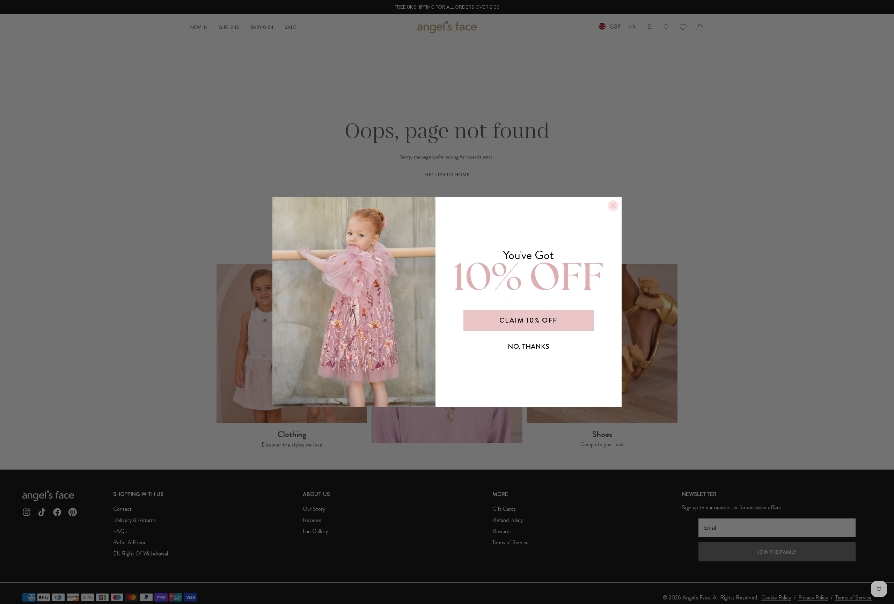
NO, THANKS (528, 346)
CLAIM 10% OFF (528, 320)
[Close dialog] (613, 205)
